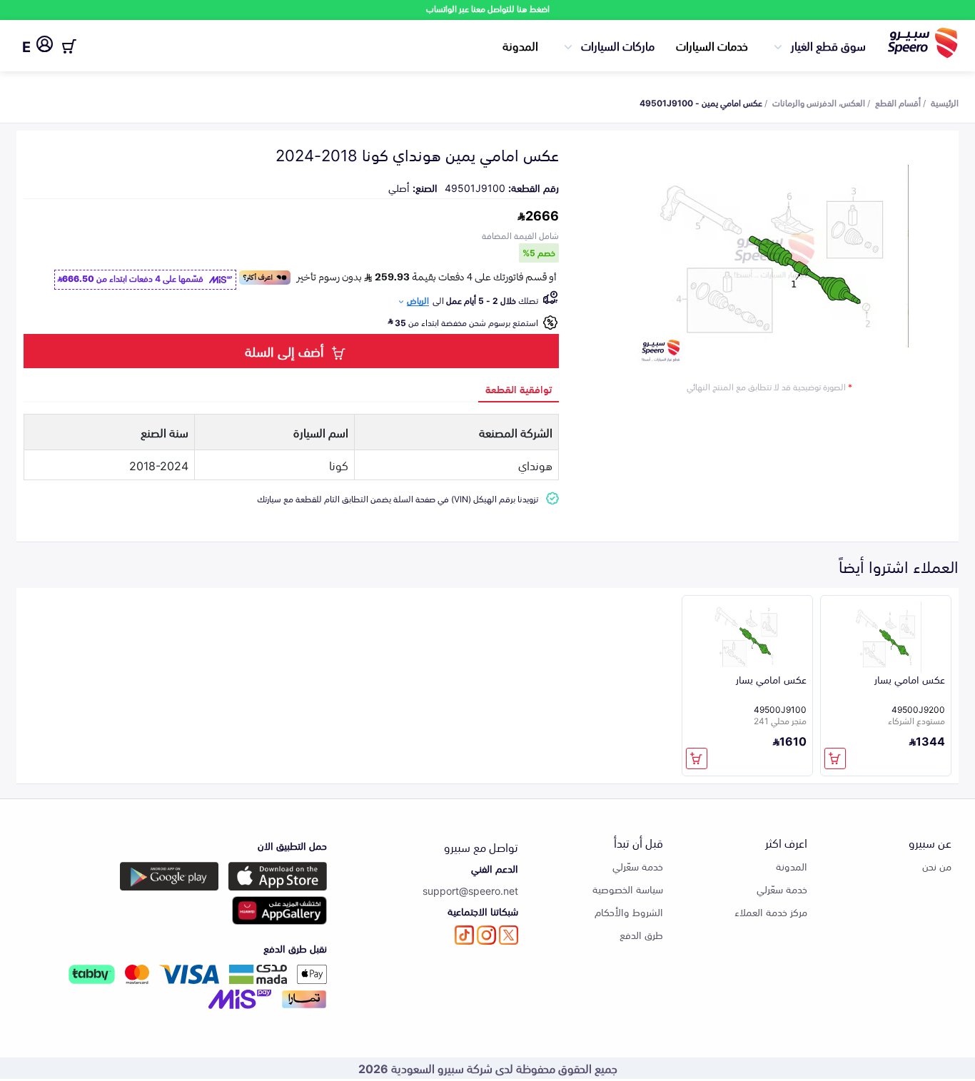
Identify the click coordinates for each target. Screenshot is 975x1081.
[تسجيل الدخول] (44, 46)
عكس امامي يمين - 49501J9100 (701, 102)
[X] (508, 935)
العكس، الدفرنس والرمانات (818, 102)
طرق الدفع (641, 934)
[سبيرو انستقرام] (486, 935)
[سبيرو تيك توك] (464, 935)
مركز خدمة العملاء (770, 911)
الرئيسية (945, 102)
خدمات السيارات (712, 45)
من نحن (936, 865)
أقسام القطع (898, 102)
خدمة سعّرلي (782, 888)
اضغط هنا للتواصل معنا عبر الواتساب (488, 8)
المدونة (520, 45)
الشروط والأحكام (629, 911)
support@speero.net (470, 890)
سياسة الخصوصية (627, 888)
